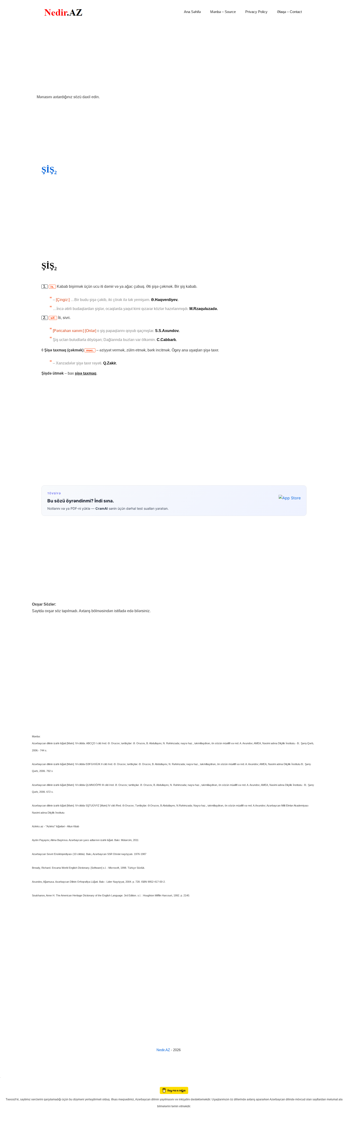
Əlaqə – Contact (289, 12)
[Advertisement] (174, 59)
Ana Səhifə (192, 12)
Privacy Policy (256, 12)
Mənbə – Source (223, 12)
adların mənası (8, 1083)
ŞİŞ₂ (49, 169)
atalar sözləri (8, 1076)
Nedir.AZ (163, 1050)
